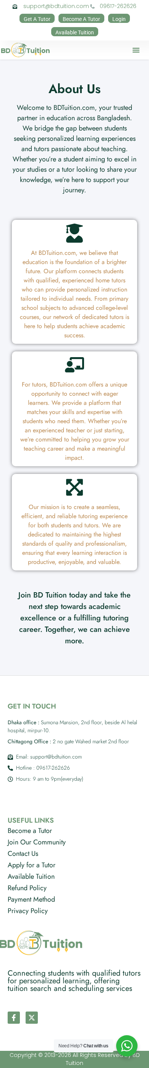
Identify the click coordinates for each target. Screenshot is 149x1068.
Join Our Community (37, 842)
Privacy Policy (28, 911)
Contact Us (23, 854)
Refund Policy (27, 888)
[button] (136, 50)
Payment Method (31, 899)
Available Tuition (31, 876)
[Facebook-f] (14, 1018)
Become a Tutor (30, 831)
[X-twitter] (32, 1018)
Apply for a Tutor (31, 865)
